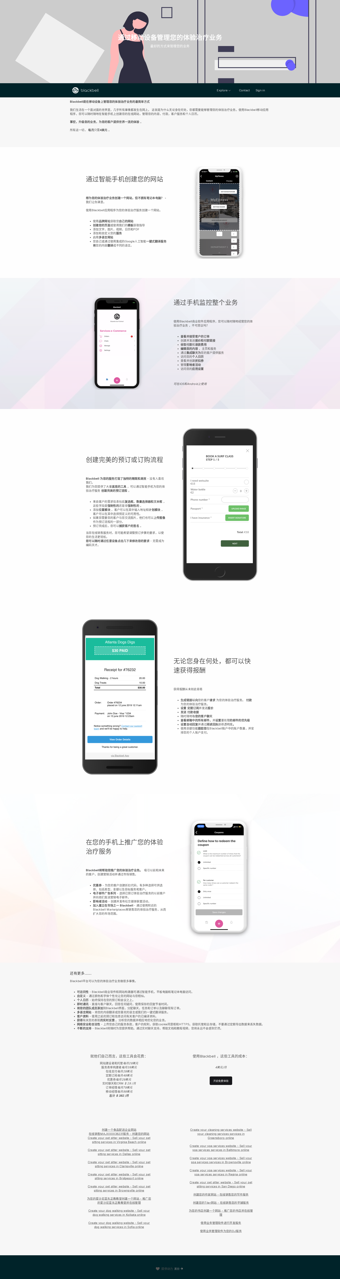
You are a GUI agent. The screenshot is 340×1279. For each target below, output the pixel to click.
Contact (244, 90)
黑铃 (177, 1268)
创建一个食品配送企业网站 (119, 1130)
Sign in (260, 90)
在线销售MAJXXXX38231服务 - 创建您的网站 (119, 1134)
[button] (170, 115)
